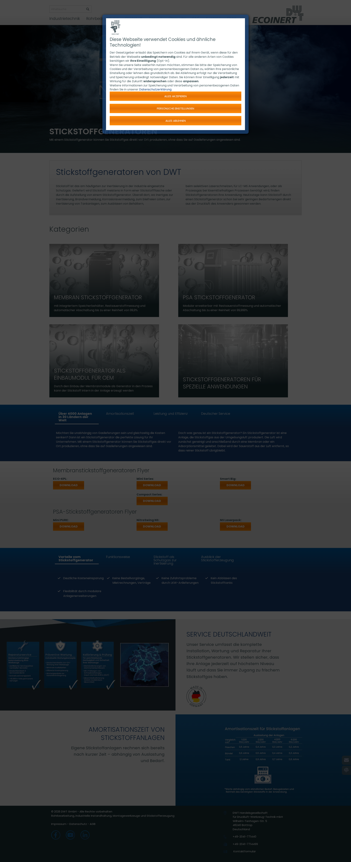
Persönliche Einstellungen (175, 108)
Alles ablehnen (175, 121)
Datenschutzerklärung (155, 89)
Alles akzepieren (175, 96)
